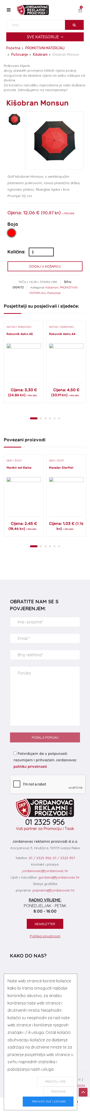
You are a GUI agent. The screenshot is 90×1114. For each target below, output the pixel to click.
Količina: (16, 252)
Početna (13, 48)
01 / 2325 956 (40, 858)
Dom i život (14, 460)
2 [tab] (41, 418)
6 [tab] (59, 418)
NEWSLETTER (45, 924)
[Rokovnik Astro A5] (23, 360)
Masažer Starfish (61, 467)
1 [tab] (34, 418)
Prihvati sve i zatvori (48, 1101)
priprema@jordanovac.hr (53, 890)
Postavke (58, 1091)
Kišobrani (40, 55)
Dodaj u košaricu (45, 266)
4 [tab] (50, 418)
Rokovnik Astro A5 (19, 334)
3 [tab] (45, 418)
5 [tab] (55, 418)
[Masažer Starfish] (66, 494)
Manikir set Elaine (19, 467)
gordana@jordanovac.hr (59, 877)
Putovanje (19, 55)
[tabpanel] (23, 364)
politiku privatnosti (30, 766)
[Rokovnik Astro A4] (66, 360)
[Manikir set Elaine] (23, 494)
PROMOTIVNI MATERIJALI (44, 48)
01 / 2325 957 (64, 858)
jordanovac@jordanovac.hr (45, 871)
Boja (13, 224)
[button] (80, 10)
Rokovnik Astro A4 (62, 334)
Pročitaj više (55, 1081)
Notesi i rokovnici (19, 327)
